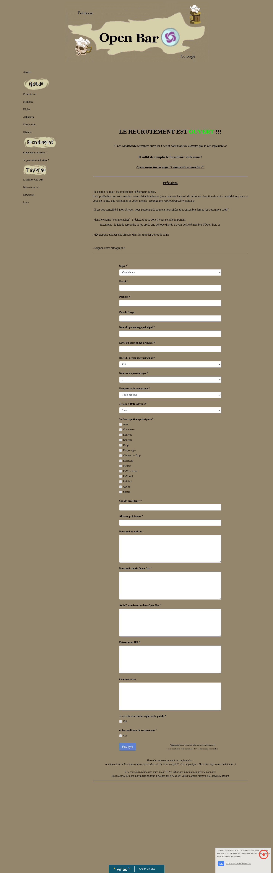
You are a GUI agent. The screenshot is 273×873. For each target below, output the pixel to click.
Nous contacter (31, 187)
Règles (26, 109)
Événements (29, 124)
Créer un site (147, 868)
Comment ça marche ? (35, 152)
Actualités (28, 117)
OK (221, 863)
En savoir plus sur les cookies (238, 863)
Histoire (27, 132)
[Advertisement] (54, 250)
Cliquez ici (174, 745)
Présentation (29, 94)
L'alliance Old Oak (33, 179)
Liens (26, 202)
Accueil (27, 72)
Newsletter (28, 194)
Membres (28, 101)
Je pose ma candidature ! (36, 160)
